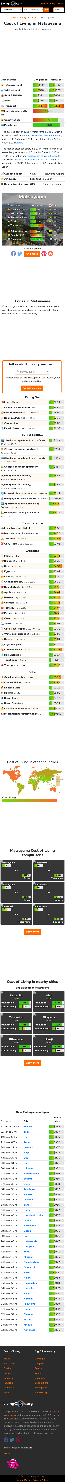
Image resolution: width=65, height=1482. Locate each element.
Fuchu (27, 1319)
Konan (27, 1309)
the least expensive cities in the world (41, 135)
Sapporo (8, 1378)
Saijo (26, 1152)
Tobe (27, 1132)
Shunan (28, 1314)
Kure (26, 1163)
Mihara (28, 1257)
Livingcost (46, 29)
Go (46, 9)
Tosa (26, 1251)
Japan (19, 142)
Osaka (7, 1368)
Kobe (6, 1392)
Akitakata (29, 1330)
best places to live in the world (44, 156)
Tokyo (7, 1358)
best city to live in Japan (26, 159)
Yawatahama (31, 1173)
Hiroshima (30, 1225)
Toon (27, 1142)
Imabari (28, 1147)
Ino (26, 1236)
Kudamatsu (30, 1283)
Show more (32, 931)
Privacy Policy (40, 1480)
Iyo (25, 1137)
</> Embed (32, 253)
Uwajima (29, 1246)
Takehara (29, 1189)
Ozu (26, 1158)
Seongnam (41, 1387)
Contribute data (32, 388)
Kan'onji (28, 1298)
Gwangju (40, 1358)
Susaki (27, 1231)
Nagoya (8, 1373)
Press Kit (8, 1453)
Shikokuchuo (31, 1262)
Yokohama (9, 1363)
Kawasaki (9, 1387)
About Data (23, 1480)
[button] (13, 253)
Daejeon (39, 1363)
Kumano (28, 1194)
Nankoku (29, 1288)
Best (61, 3)
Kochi (27, 1272)
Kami (26, 1293)
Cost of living (47, 3)
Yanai (27, 1204)
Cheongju (40, 1378)
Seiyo (27, 1184)
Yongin (38, 1373)
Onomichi (29, 1267)
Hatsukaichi (30, 1241)
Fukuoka (8, 1382)
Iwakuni (28, 1199)
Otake (27, 1220)
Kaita (27, 1210)
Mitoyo (28, 1324)
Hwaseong (41, 1392)
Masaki (28, 1126)
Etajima (28, 1178)
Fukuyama (29, 1304)
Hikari (27, 1277)
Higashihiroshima (34, 1215)
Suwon (38, 1368)
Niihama (28, 1168)
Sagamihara (41, 1382)
